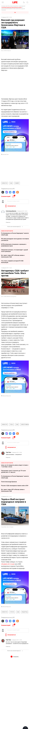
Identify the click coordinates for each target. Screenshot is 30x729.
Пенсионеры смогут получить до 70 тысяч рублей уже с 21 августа (13, 471)
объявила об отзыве (7, 564)
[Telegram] (10, 192)
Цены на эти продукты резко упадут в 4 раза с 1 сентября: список (14, 466)
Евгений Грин (6, 154)
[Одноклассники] (17, 192)
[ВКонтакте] (13, 192)
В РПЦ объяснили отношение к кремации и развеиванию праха (13, 245)
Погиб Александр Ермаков (9, 482)
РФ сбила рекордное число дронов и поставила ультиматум (15, 239)
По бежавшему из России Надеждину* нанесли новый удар (15, 234)
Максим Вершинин (7, 395)
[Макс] (6, 192)
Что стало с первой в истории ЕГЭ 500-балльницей (12, 261)
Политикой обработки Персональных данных (11, 7)
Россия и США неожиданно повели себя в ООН (14, 485)
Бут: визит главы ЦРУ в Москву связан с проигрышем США (13, 256)
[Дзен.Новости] (2, 192)
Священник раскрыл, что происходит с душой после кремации (14, 250)
